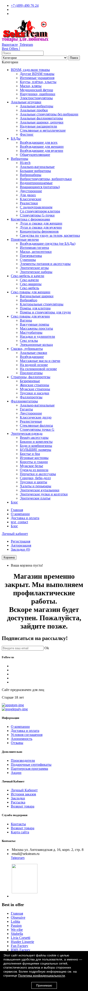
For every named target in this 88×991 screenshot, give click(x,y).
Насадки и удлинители (37, 336)
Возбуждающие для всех (39, 142)
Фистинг (27, 134)
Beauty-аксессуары (34, 437)
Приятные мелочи (25, 239)
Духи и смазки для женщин (41, 223)
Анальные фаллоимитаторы (41, 118)
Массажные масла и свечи (40, 361)
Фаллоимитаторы (24, 401)
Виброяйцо (28, 300)
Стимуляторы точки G (37, 429)
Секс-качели (29, 280)
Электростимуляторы (36, 98)
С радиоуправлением (36, 207)
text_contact (19, 522)
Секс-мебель (29, 288)
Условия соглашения (26, 735)
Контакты (18, 824)
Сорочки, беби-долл (35, 478)
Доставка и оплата (25, 518)
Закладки (18, 798)
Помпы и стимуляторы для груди (45, 312)
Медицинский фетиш (36, 90)
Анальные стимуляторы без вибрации (49, 114)
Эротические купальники (39, 490)
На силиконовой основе (38, 369)
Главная (17, 510)
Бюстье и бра (30, 454)
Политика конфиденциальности (41, 975)
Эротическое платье (35, 498)
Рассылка (18, 802)
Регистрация (20, 541)
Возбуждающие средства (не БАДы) (47, 243)
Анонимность (21, 739)
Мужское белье (31, 466)
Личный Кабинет (24, 790)
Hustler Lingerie (22, 942)
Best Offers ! (11, 49)
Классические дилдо (35, 417)
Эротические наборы (36, 272)
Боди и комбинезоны (36, 446)
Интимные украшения (37, 78)
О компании (20, 514)
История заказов (23, 794)
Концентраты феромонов (39, 231)
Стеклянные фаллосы (36, 425)
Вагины (26, 320)
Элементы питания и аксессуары (45, 264)
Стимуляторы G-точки (37, 215)
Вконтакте (10, 44)
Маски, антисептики (36, 252)
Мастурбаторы (31, 332)
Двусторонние (31, 191)
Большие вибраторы (35, 171)
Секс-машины (31, 284)
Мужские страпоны (35, 389)
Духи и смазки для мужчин (41, 227)
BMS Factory (20, 950)
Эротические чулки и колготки (44, 494)
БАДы (16, 138)
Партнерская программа (29, 768)
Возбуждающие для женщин (42, 146)
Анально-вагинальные (37, 167)
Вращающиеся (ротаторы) (40, 187)
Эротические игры (34, 268)
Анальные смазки (33, 353)
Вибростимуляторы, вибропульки (46, 179)
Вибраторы (19, 159)
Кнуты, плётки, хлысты (38, 82)
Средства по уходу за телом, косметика (50, 235)
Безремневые (30, 381)
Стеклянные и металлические (43, 130)
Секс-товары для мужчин (30, 316)
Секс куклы (29, 340)
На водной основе (34, 365)
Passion (16, 925)
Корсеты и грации (34, 462)
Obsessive (18, 917)
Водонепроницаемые (36, 183)
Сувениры (28, 260)
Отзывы (17, 743)
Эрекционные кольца (36, 345)
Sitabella (17, 934)
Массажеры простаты (36, 328)
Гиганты (26, 409)
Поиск (74, 58)
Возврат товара (22, 806)
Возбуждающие (32, 357)
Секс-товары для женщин (30, 292)
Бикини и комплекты (36, 442)
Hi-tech (25, 163)
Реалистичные (31, 421)
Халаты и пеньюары (35, 486)
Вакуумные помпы (34, 324)
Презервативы (31, 256)
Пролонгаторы (31, 373)
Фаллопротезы (31, 397)
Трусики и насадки (34, 393)
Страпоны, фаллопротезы (30, 377)
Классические (30, 199)
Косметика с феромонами (30, 219)
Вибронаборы (30, 175)
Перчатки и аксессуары (38, 474)
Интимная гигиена (34, 247)
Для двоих (28, 195)
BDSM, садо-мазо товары (30, 70)
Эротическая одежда (26, 433)
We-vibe (17, 929)
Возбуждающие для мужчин (41, 150)
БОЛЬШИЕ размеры (35, 450)
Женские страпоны (34, 385)
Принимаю (44, 985)
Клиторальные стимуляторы (41, 304)
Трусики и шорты (33, 482)
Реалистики (29, 203)
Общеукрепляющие (35, 155)
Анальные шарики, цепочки (41, 122)
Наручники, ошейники (37, 94)
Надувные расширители (38, 126)
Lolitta (15, 921)
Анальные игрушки (26, 102)
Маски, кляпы (31, 86)
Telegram (26, 44)
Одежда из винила (34, 470)
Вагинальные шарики (36, 296)
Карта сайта (20, 832)
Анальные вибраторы (36, 106)
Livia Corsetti (20, 938)
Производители (23, 760)
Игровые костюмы (34, 458)
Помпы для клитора (35, 308)
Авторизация (21, 545)
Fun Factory (19, 946)
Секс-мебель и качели (27, 276)
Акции (16, 773)
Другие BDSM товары (37, 74)
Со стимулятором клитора (40, 211)
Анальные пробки (34, 110)
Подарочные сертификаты (31, 764)
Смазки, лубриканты (27, 349)
